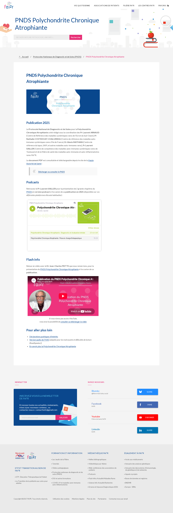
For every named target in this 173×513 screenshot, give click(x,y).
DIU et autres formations (61, 478)
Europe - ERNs (130, 487)
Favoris (162, 5)
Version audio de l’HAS (39, 339)
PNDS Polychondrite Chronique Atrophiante (59, 269)
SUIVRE (149, 392)
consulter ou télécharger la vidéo (74, 321)
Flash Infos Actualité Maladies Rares (102, 478)
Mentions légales (78, 499)
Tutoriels (55, 464)
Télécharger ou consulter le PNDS (51, 171)
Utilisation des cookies (61, 499)
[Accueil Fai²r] (15, 5)
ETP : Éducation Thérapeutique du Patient (31, 477)
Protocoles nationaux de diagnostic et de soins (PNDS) (67, 473)
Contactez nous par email (118, 499)
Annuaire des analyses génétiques (137, 464)
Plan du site (91, 499)
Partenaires (102, 499)
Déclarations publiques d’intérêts (43, 336)
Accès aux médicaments (134, 459)
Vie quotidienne (82, 5)
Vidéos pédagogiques (60, 468)
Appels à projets (131, 474)
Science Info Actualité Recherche (100, 483)
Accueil (25, 56)
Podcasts (92, 474)
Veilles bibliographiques (97, 459)
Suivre (149, 430)
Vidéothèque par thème (97, 464)
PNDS (29, 192)
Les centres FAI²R (146, 5)
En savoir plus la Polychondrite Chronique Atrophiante (52, 346)
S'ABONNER (149, 417)
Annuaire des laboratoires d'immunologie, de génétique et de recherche (140, 469)
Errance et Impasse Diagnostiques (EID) (103, 487)
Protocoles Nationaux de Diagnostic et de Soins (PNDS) (57, 56)
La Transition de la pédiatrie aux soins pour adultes (32, 482)
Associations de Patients (106, 5)
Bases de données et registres (136, 478)
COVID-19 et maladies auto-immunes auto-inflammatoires (66, 484)
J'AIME (149, 405)
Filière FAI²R (128, 5)
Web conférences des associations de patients (102, 469)
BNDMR (128, 483)
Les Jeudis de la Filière (60, 459)
